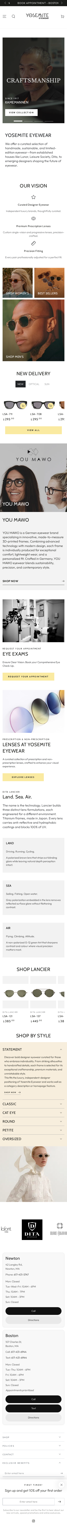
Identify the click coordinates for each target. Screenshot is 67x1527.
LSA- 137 (35, 1016)
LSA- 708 (36, 414)
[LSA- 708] (43, 404)
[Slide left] (5, 3)
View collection (21, 112)
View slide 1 (18, 119)
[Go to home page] (38, 16)
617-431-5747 (21, 1274)
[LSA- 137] (43, 992)
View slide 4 (49, 119)
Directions (33, 1320)
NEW (21, 384)
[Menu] (4, 16)
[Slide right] (61, 3)
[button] (13, 16)
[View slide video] (33, 80)
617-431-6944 (18, 1351)
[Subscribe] (62, 1473)
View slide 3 (38, 119)
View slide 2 (28, 119)
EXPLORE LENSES (23, 777)
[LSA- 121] (16, 992)
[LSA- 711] (16, 404)
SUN (46, 384)
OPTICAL (34, 384)
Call (33, 1310)
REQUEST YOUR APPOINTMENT (28, 676)
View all (33, 430)
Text (33, 1408)
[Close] (61, 1485)
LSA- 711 (8, 414)
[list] (33, 227)
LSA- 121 (8, 1016)
